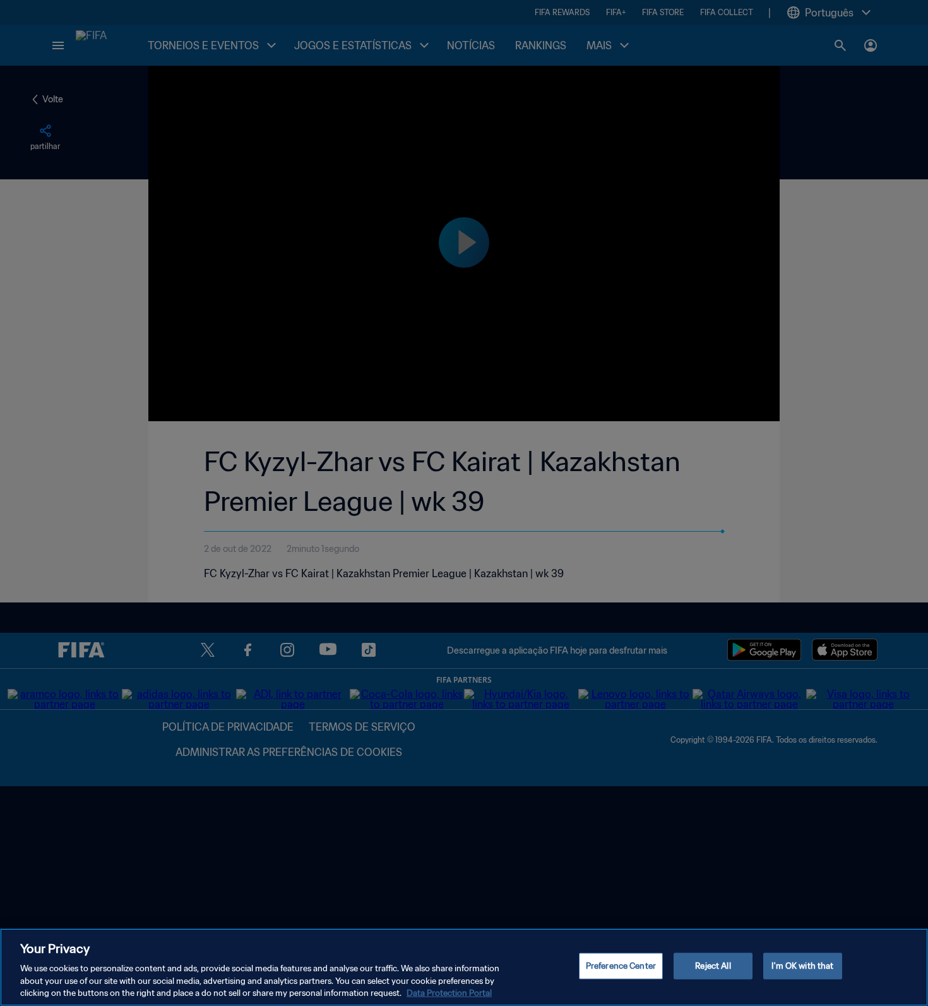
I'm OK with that (802, 966)
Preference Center (621, 966)
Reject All (712, 966)
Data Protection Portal (449, 993)
